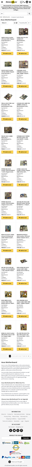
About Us (3, 414)
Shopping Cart (19, 427)
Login (22, 421)
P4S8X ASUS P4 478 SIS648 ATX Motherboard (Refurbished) (22, 39)
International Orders (19, 414)
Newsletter (17, 421)
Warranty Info (24, 416)
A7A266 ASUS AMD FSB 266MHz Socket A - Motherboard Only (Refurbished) (23, 105)
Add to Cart (8, 53)
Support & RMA (22, 419)
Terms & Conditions (8, 421)
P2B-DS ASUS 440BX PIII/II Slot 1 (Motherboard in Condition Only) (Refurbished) (7, 137)
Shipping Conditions (11, 419)
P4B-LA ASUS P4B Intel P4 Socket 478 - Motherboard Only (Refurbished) (7, 105)
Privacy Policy (7, 416)
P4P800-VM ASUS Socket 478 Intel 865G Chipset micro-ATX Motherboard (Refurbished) (7, 203)
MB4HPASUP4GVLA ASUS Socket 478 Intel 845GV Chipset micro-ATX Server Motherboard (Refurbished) (23, 236)
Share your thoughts (17, 462)
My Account (12, 427)
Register (27, 421)
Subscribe (26, 438)
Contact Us (10, 414)
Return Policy (15, 416)
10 (28, 356)
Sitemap (28, 414)
